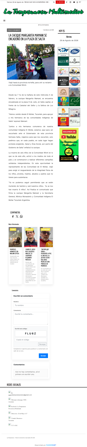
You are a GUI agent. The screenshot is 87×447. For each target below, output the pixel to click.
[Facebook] (66, 2)
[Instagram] (70, 2)
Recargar (42, 344)
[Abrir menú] (4, 20)
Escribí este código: (21, 328)
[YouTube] (74, 2)
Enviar (43, 356)
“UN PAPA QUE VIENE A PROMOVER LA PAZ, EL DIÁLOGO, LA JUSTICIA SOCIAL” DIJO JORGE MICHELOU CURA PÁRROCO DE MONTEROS (46, 257)
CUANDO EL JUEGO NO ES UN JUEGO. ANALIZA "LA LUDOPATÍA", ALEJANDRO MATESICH (30, 254)
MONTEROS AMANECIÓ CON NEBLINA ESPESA (14, 251)
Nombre (16, 301)
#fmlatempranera (43, 25)
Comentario (17, 310)
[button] (54, 2)
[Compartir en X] (17, 216)
